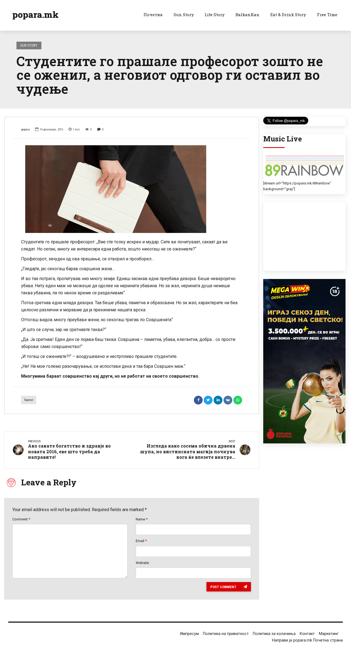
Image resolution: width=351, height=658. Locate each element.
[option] (131, 189)
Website (142, 563)
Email (141, 541)
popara (25, 129)
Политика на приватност (226, 633)
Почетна (153, 14)
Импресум (189, 633)
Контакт (307, 633)
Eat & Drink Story (288, 14)
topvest (28, 400)
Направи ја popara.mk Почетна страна (307, 640)
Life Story (215, 14)
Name (142, 519)
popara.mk (35, 14)
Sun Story (184, 14)
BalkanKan (247, 14)
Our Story (28, 45)
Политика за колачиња (274, 633)
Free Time (327, 14)
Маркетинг (329, 633)
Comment (21, 519)
